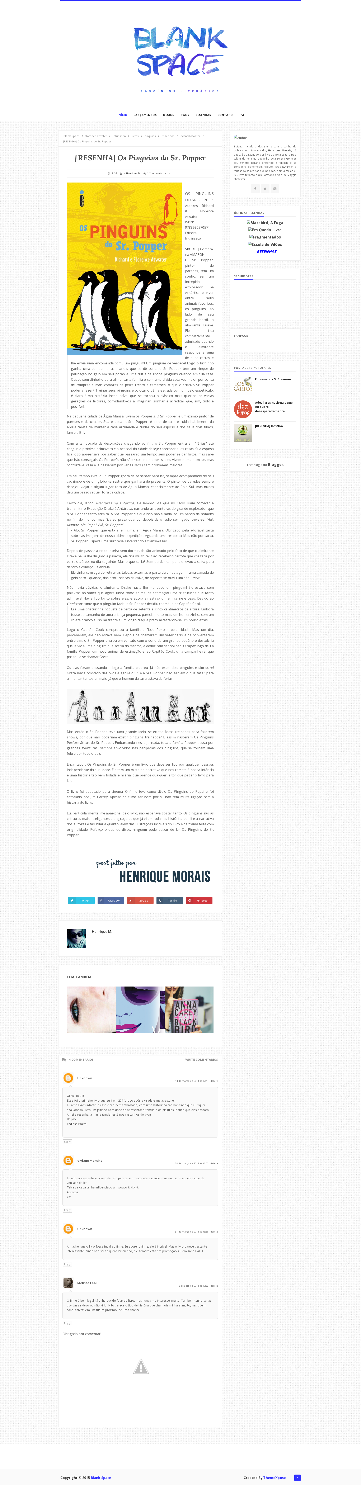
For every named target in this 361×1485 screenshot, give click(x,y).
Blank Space (101, 1477)
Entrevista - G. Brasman (273, 379)
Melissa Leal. (87, 1283)
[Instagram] (274, 188)
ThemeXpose (274, 1477)
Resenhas (203, 115)
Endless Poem (76, 1124)
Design (169, 115)
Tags (185, 115)
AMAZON (197, 254)
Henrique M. (102, 931)
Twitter (84, 900)
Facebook (114, 900)
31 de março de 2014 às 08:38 (192, 1231)
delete (214, 1080)
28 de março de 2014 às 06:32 (192, 1163)
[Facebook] (255, 188)
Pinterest (202, 900)
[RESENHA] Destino (269, 426)
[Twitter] (265, 188)
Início (122, 115)
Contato (225, 115)
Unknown (84, 1078)
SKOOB (191, 249)
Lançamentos (145, 115)
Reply (67, 1141)
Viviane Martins (89, 1160)
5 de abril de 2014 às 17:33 (194, 1285)
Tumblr (172, 900)
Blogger (275, 464)
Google (143, 900)
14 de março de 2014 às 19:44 (192, 1080)
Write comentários (201, 1059)
